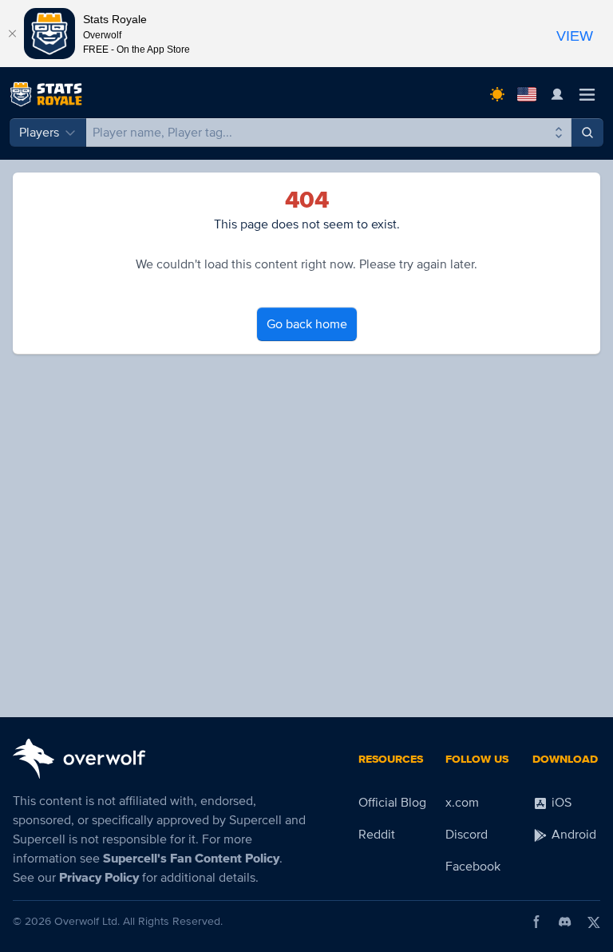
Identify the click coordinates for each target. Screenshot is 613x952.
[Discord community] (565, 921)
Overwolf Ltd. (87, 921)
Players (39, 133)
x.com (462, 803)
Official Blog (392, 803)
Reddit (376, 835)
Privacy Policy (99, 878)
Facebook (472, 867)
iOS (559, 803)
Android (572, 835)
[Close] (12, 33)
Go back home (307, 324)
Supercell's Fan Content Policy (191, 859)
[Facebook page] (536, 921)
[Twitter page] (593, 921)
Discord (466, 835)
